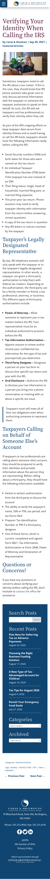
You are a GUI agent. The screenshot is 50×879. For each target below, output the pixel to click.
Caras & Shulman (16, 42)
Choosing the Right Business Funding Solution (21, 656)
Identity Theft (25, 767)
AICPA (25, 840)
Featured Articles (13, 45)
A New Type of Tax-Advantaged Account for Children (24, 675)
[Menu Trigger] (3, 3)
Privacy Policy (25, 848)
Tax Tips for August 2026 (24, 690)
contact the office (26, 591)
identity (13, 767)
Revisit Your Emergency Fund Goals (24, 703)
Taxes (40, 767)
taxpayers (9, 770)
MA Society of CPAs (25, 844)
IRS (34, 767)
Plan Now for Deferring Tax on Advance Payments (23, 638)
